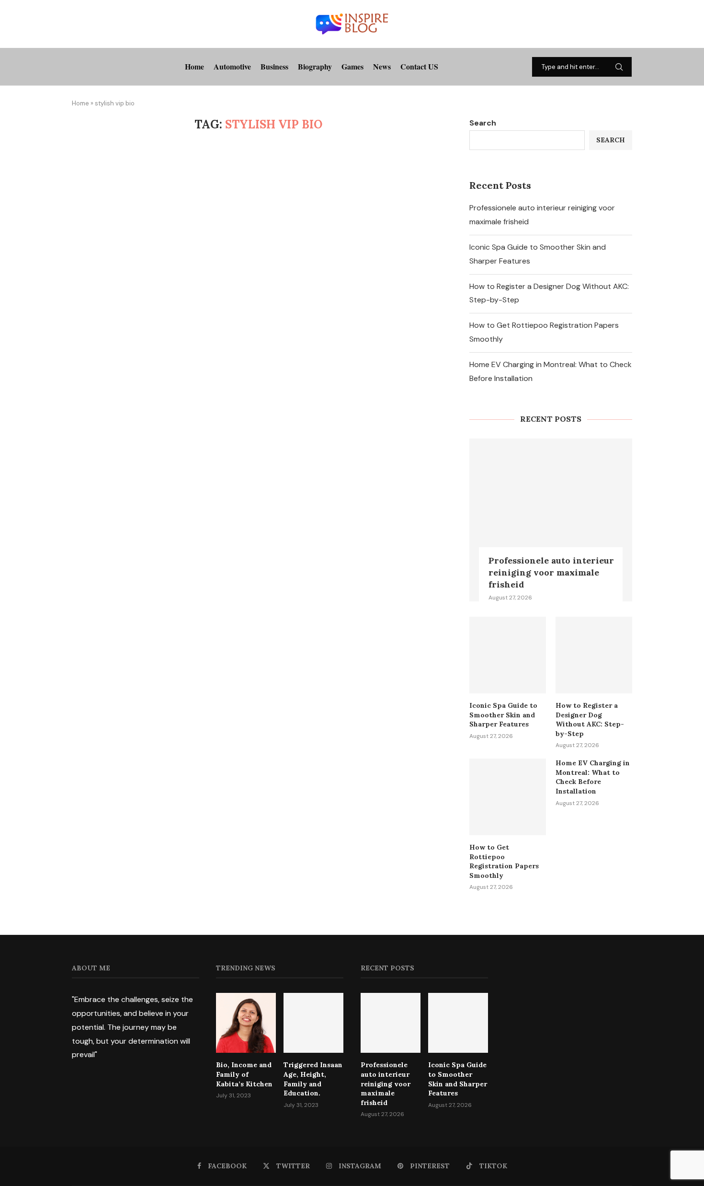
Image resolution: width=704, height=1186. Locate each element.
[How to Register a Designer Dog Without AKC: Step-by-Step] (594, 655)
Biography (315, 66)
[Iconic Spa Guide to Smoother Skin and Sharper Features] (507, 655)
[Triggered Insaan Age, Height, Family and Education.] (313, 1023)
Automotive (232, 66)
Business (274, 66)
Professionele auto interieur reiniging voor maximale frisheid (551, 572)
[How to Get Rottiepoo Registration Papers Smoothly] (507, 797)
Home (194, 66)
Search (482, 123)
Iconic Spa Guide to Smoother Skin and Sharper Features (503, 714)
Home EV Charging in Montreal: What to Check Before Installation (593, 777)
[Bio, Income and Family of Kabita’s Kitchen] (246, 1023)
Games (352, 66)
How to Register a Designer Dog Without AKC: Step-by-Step (590, 719)
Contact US (419, 66)
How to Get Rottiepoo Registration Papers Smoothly (504, 861)
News (382, 66)
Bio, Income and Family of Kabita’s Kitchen (244, 1074)
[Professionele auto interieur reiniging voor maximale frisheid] (550, 519)
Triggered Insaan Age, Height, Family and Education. (313, 1078)
